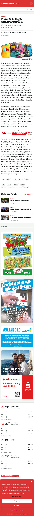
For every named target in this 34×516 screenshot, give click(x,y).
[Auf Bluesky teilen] (19, 179)
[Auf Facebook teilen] (11, 179)
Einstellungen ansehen (17, 510)
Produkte (22, 184)
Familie (3, 16)
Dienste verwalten (16, 496)
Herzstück (16, 184)
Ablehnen (17, 505)
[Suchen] (27, 9)
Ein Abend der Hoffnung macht (19, 200)
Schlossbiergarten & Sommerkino (20, 217)
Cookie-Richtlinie (11, 514)
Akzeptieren (17, 501)
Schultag (26, 187)
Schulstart (19, 187)
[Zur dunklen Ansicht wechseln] (31, 3)
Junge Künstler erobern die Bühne (21, 209)
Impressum (24, 514)
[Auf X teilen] (15, 179)
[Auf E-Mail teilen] (23, 179)
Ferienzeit (9, 184)
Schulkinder (4, 187)
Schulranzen (12, 187)
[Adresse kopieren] (27, 179)
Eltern (3, 184)
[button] (31, 481)
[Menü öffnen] (31, 9)
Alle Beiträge (27, 194)
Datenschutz (18, 514)
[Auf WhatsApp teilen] (8, 179)
